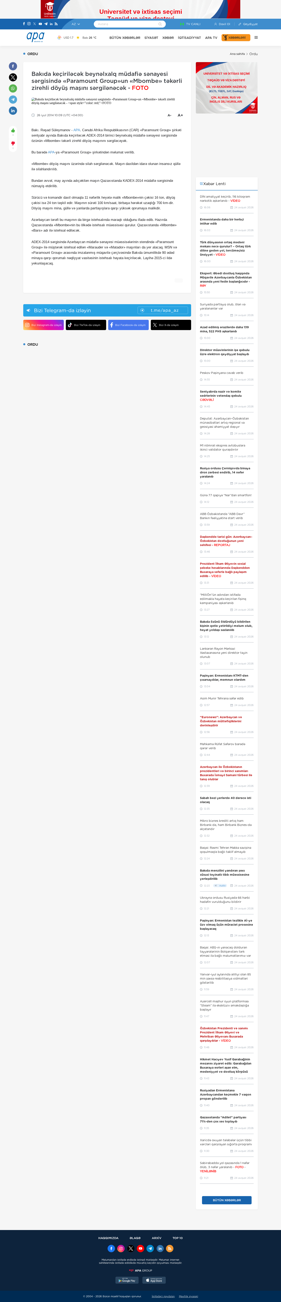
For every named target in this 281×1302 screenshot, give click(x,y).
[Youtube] (40, 24)
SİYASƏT (151, 38)
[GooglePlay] (127, 1281)
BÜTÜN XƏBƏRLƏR (124, 38)
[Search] (160, 24)
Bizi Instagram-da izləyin (46, 325)
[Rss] (56, 24)
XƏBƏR (168, 38)
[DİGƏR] (254, 37)
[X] (34, 24)
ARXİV (156, 1238)
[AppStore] (154, 1281)
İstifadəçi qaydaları (163, 1296)
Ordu (253, 54)
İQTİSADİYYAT (189, 38)
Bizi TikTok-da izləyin (87, 325)
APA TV (211, 38)
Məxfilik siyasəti (188, 1296)
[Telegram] (46, 24)
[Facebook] (24, 24)
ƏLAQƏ (135, 1238)
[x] (131, 1249)
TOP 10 (178, 1238)
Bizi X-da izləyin (169, 325)
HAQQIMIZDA (108, 1238)
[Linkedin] (51, 24)
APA (76, 130)
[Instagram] (29, 24)
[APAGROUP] (140, 1271)
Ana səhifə (237, 54)
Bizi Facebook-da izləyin (130, 325)
